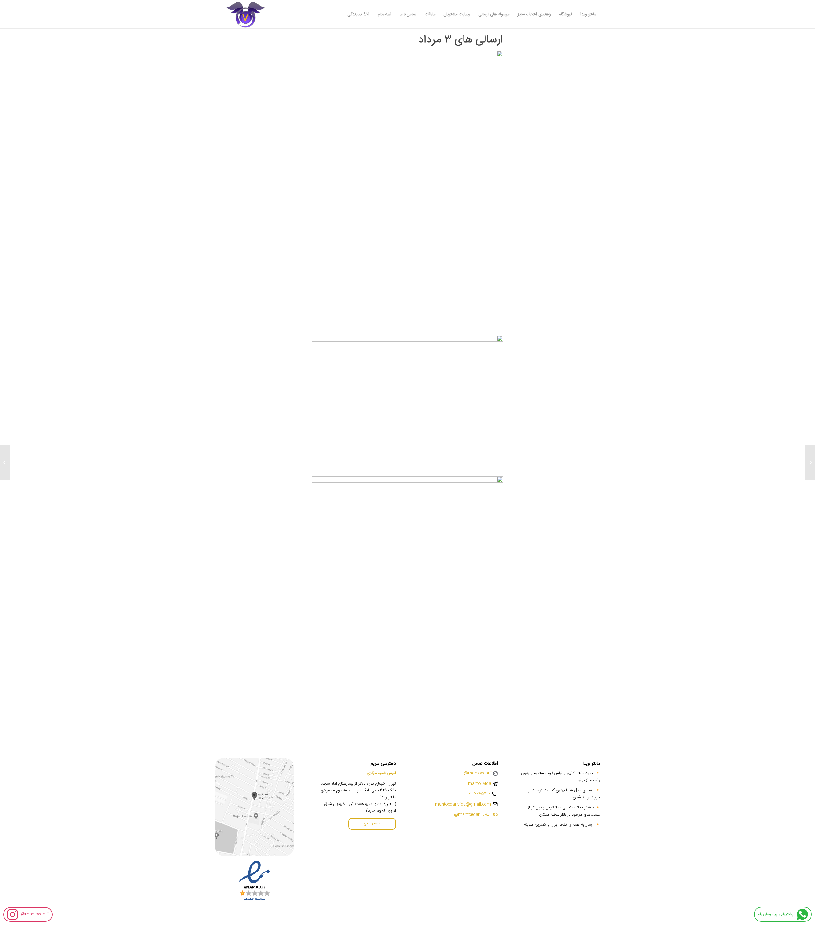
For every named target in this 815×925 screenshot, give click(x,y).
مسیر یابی (372, 823)
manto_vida (479, 783)
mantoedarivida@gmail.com (463, 804)
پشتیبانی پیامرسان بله (776, 914)
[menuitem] (588, 14)
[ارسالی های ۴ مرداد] (810, 462)
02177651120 (479, 794)
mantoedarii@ (35, 914)
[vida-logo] (245, 14)
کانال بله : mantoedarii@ (476, 814)
